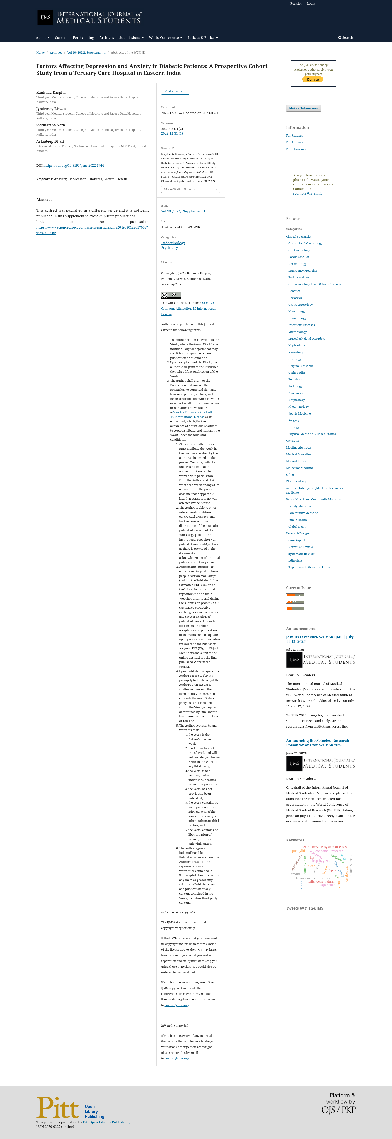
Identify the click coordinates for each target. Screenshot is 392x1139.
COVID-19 (292, 441)
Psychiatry (169, 247)
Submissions (130, 37)
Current (61, 37)
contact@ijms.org (177, 1005)
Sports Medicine (299, 413)
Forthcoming (83, 37)
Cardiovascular (298, 257)
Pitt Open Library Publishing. (106, 1122)
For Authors (294, 142)
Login (311, 3)
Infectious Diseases (301, 325)
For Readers (294, 135)
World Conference (164, 37)
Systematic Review (301, 554)
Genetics (294, 291)
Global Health (297, 526)
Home (40, 52)
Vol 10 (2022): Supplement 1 (86, 52)
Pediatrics (295, 379)
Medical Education (299, 454)
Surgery (293, 420)
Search (347, 37)
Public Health (297, 520)
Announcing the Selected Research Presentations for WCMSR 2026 (317, 743)
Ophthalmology (299, 250)
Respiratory (296, 400)
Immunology (297, 318)
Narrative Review (300, 547)
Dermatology (297, 264)
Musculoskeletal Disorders (306, 339)
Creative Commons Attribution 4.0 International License (188, 308)
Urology (293, 427)
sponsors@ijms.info (307, 193)
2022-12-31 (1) (172, 133)
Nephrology (296, 345)
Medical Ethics (296, 461)
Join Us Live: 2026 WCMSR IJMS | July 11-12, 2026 (319, 639)
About (41, 37)
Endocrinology (173, 243)
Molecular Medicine (300, 468)
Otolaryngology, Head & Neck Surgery (314, 284)
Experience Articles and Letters (310, 567)
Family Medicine (299, 506)
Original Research (300, 366)
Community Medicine (303, 513)
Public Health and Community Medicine (313, 499)
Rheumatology (298, 407)
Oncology (294, 359)
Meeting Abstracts (298, 447)
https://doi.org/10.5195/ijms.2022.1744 (74, 165)
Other (290, 475)
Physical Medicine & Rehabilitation (312, 434)
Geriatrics (295, 298)
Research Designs (298, 533)
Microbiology (297, 332)
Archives (106, 37)
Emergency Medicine (302, 270)
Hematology (296, 311)
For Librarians (296, 149)
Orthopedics (297, 373)
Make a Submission (303, 108)
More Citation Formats (180, 189)
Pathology (295, 386)
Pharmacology (296, 481)
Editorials (295, 561)
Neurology (295, 352)
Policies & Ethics (201, 37)
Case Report (296, 540)
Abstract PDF (176, 91)
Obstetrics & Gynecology (305, 243)
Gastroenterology (300, 304)
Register (296, 3)
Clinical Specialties (299, 236)
